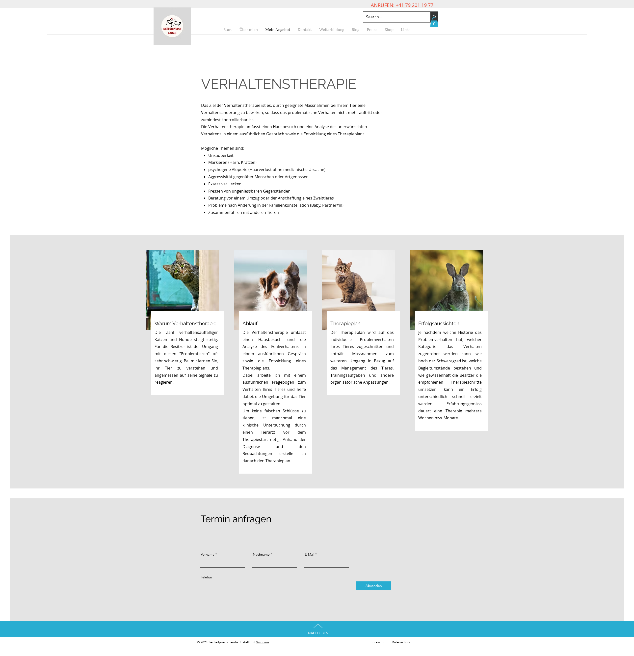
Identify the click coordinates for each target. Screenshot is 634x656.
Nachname (261, 554)
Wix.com (262, 642)
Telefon (206, 577)
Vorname (207, 554)
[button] (434, 22)
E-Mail (309, 554)
